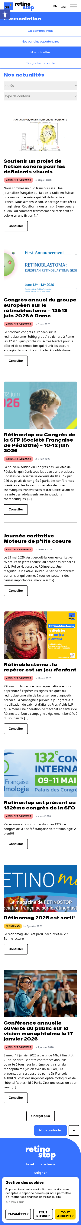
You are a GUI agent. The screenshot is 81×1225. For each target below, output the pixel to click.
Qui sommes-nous (40, 30)
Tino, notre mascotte (40, 63)
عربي (63, 6)
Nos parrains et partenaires (40, 41)
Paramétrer (18, 1214)
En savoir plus (14, 1202)
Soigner (40, 1173)
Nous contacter (50, 1130)
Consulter (16, 226)
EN (55, 6)
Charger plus (40, 1116)
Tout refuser (43, 1214)
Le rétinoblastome (40, 1164)
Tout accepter (65, 1214)
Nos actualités (40, 52)
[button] (5, 14)
